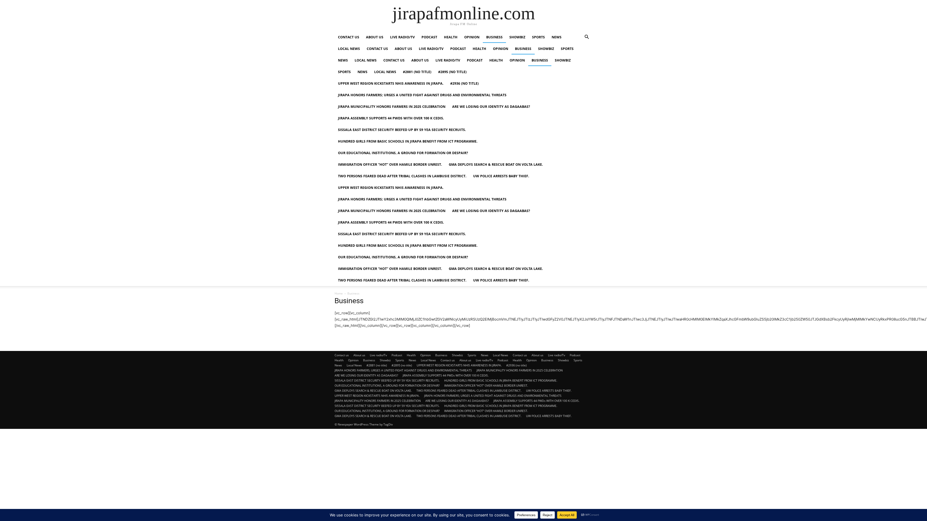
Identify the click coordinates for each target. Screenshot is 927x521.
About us (374, 37)
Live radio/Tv (402, 37)
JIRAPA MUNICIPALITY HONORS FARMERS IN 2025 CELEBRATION (391, 106)
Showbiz (517, 37)
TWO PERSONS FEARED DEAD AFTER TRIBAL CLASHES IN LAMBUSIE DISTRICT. (402, 176)
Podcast (429, 37)
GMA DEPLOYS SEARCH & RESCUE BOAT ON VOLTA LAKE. (496, 164)
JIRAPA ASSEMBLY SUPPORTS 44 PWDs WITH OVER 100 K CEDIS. (391, 118)
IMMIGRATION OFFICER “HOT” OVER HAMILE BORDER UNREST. (390, 164)
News (557, 37)
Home (339, 293)
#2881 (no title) (417, 71)
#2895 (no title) (452, 71)
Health (450, 37)
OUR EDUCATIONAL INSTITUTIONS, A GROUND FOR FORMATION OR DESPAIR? (403, 153)
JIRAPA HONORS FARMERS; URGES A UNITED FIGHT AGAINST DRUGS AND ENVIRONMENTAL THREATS (422, 95)
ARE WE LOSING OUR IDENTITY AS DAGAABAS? (491, 106)
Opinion (471, 37)
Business (494, 37)
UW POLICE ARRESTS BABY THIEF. (501, 176)
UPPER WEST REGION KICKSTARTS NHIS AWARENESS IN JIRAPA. (390, 83)
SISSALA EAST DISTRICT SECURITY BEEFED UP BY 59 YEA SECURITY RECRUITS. (402, 129)
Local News (349, 48)
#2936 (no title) (464, 83)
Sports (538, 37)
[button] (586, 37)
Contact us (348, 37)
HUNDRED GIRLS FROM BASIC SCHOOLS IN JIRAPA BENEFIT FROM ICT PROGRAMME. (408, 141)
